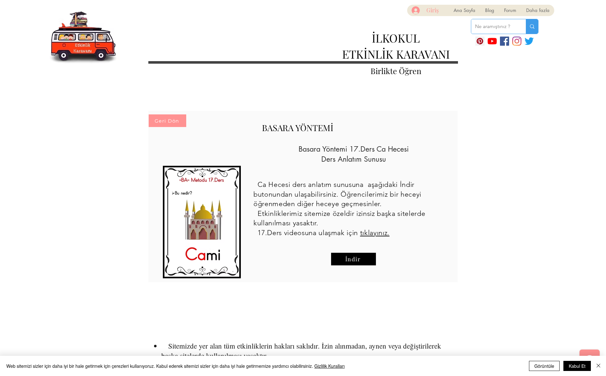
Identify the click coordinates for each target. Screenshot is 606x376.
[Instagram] (516, 41)
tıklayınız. (374, 232)
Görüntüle (544, 366)
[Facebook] (504, 41)
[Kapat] (598, 366)
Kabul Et (577, 366)
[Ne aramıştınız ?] (532, 26)
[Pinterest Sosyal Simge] (479, 41)
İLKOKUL (396, 37)
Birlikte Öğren (396, 71)
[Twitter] (529, 41)
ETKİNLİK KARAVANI (396, 53)
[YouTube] (492, 41)
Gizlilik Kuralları (329, 366)
